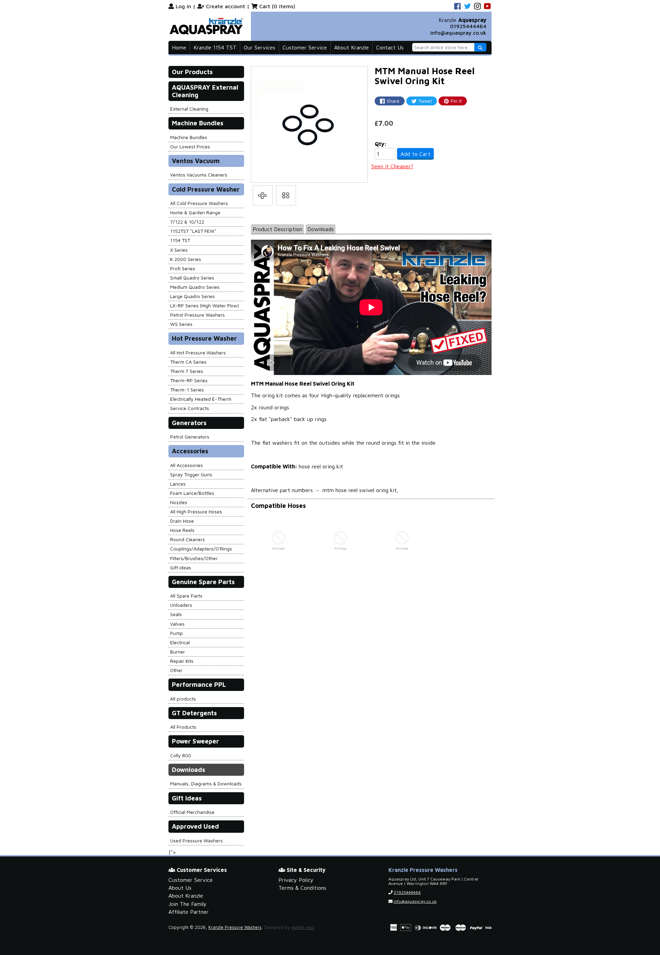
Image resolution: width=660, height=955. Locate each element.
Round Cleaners (187, 539)
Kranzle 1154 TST (215, 47)
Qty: (381, 144)
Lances (178, 484)
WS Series (181, 324)
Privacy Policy (296, 880)
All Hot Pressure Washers (198, 352)
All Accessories (186, 465)
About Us (179, 888)
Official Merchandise (192, 812)
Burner (177, 652)
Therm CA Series (188, 362)
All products (183, 699)
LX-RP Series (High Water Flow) (204, 305)
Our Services (259, 47)
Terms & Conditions (302, 888)
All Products (183, 727)
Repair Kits (182, 661)
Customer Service (305, 47)
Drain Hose (182, 521)
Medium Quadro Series (195, 287)
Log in (183, 6)
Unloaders (181, 605)
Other (176, 670)
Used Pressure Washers (196, 840)
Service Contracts (189, 408)
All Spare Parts (186, 596)
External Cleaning (189, 109)
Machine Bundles (188, 137)
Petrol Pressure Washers (197, 315)
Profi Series (182, 268)
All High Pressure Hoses (196, 511)
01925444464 (468, 26)
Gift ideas (180, 567)
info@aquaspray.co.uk (458, 33)
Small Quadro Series (192, 278)
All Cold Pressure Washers (199, 203)
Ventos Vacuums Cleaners (198, 175)
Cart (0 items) (277, 6)
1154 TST (180, 240)
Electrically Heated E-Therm (200, 399)
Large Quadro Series (192, 296)
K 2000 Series (185, 259)
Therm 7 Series (186, 371)
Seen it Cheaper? (392, 166)
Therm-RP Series (189, 380)
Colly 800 (180, 755)
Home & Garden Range (195, 212)
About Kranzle (351, 47)
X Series (179, 250)
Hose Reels (182, 530)
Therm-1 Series (187, 390)
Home (179, 47)
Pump (176, 633)
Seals (176, 614)
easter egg (303, 927)
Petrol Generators (189, 437)
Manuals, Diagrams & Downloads (206, 783)
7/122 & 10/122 (187, 222)
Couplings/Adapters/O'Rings (201, 549)
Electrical (180, 642)
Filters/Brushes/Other (194, 558)
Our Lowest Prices (190, 146)
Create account (225, 6)
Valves (177, 624)
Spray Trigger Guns (191, 474)
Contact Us (390, 47)
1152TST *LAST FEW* (193, 231)
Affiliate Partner (188, 912)
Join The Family (187, 904)
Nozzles (178, 502)
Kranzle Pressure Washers (235, 927)
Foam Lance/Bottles (192, 493)
